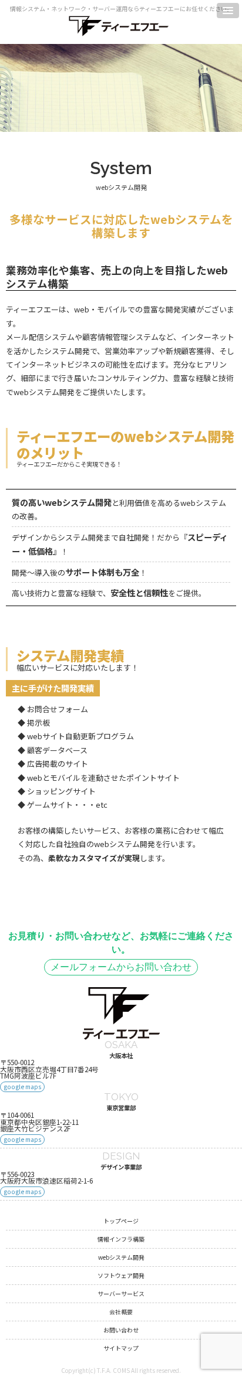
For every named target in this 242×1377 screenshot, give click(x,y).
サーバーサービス (121, 1293)
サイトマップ (121, 1348)
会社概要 (121, 1311)
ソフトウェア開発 (121, 1275)
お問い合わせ (121, 1329)
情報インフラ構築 (121, 1239)
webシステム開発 (121, 1257)
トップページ (121, 1220)
